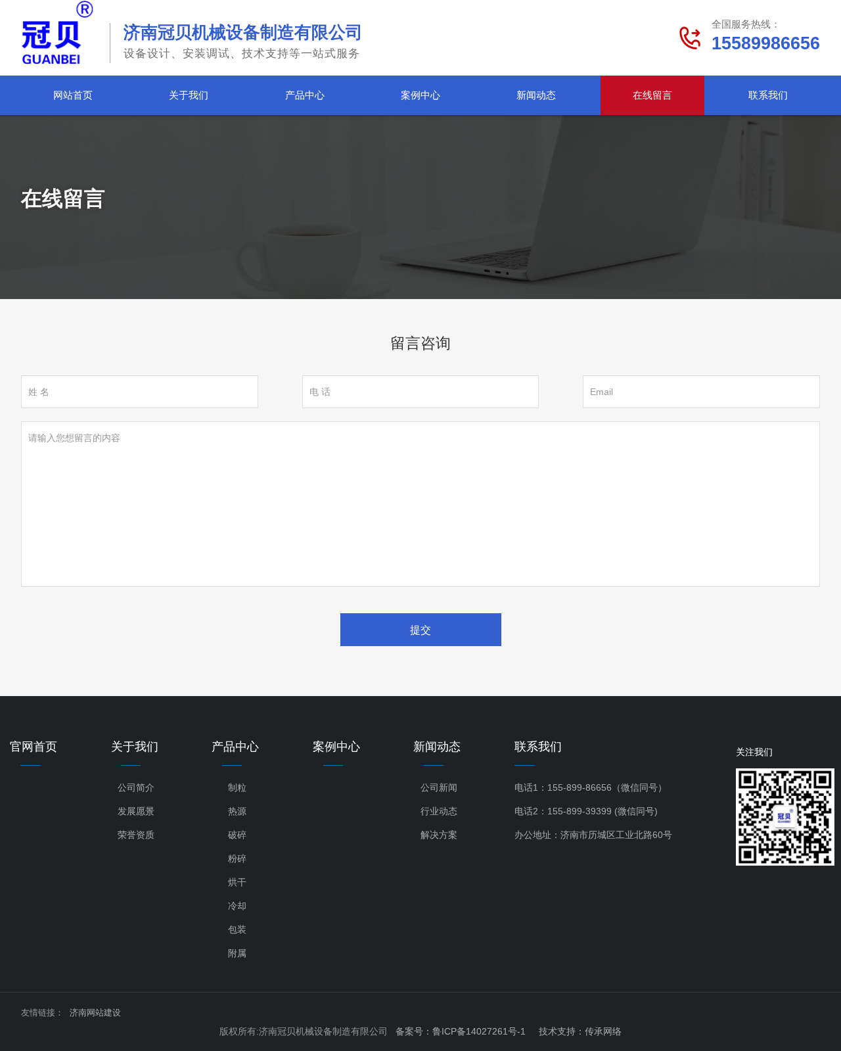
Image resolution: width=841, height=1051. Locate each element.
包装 (237, 929)
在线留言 (652, 95)
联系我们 (768, 95)
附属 (237, 953)
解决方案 (438, 834)
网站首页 (73, 95)
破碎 (237, 834)
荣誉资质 (136, 834)
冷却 (237, 905)
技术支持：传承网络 (580, 1031)
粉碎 (237, 858)
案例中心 (420, 95)
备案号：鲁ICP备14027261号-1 (461, 1031)
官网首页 (33, 746)
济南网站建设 (95, 1012)
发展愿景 (136, 811)
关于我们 (188, 95)
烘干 (237, 882)
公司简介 (136, 787)
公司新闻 (438, 787)
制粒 (237, 787)
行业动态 (438, 811)
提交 (420, 630)
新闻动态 (536, 95)
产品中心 (305, 95)
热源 (237, 811)
